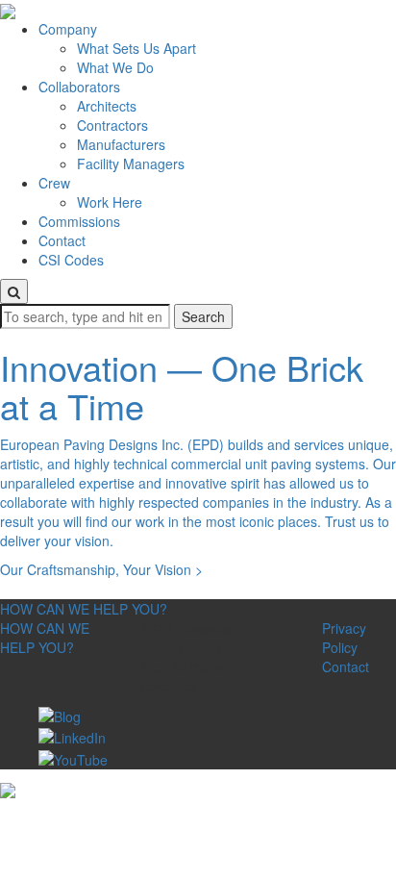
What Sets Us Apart (136, 48)
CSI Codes (71, 259)
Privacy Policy (344, 637)
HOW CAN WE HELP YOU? (83, 608)
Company (67, 28)
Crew (54, 182)
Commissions (79, 221)
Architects (106, 105)
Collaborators (79, 86)
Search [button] (203, 316)
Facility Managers (131, 163)
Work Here (109, 202)
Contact (62, 240)
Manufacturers (121, 144)
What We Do (115, 67)
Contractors (112, 125)
